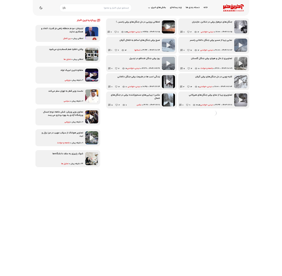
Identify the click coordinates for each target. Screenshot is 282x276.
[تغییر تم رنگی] (41, 8)
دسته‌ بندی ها (193, 7)
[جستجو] (64, 8)
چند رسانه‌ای (176, 7)
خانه (206, 7)
